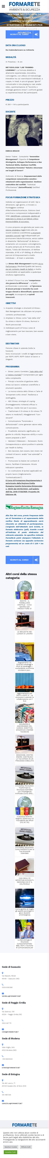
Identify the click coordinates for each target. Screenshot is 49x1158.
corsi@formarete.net (10, 1032)
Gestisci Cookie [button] (11, 1147)
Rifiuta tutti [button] (26, 1147)
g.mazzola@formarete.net (12, 1103)
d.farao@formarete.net (11, 1068)
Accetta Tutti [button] (10, 1152)
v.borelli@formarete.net (11, 996)
